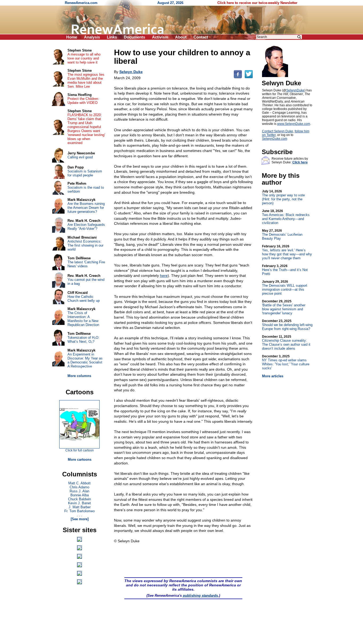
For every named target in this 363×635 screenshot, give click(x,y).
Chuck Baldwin (79, 499)
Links (112, 37)
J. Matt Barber (80, 507)
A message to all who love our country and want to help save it (83, 58)
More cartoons (79, 460)
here (164, 275)
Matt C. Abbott (79, 483)
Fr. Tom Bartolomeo (79, 511)
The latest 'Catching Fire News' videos (86, 264)
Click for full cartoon (79, 450)
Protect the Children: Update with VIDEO (83, 101)
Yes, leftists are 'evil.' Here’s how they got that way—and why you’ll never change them (287, 252)
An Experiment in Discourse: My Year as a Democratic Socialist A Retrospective (85, 360)
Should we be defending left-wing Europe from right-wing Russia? (287, 325)
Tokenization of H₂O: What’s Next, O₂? (83, 340)
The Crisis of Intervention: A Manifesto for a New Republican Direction (83, 319)
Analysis (92, 37)
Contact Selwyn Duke (277, 131)
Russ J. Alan (79, 491)
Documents (134, 37)
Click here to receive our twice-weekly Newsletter (257, 3)
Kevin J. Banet (79, 503)
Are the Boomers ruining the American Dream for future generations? (86, 208)
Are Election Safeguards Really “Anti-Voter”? (86, 227)
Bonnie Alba (79, 495)
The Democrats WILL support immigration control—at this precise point (284, 287)
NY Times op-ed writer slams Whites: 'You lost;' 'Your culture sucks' (285, 362)
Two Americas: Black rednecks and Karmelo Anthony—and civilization (286, 217)
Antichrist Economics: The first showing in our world (85, 245)
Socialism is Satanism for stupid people (84, 173)
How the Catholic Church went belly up (83, 299)
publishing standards (200, 596)
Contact (200, 37)
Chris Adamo (79, 487)
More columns (79, 376)
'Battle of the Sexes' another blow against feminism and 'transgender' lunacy (283, 307)
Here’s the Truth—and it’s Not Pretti (285, 270)
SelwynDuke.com (274, 139)
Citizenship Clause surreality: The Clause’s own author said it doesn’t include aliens (286, 342)
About (181, 37)
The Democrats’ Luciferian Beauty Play (282, 234)
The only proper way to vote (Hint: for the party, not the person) (283, 197)
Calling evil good (80, 157)
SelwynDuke (295, 90)
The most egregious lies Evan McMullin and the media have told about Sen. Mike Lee (85, 80)
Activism (160, 37)
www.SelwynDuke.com (293, 124)
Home (71, 37)
